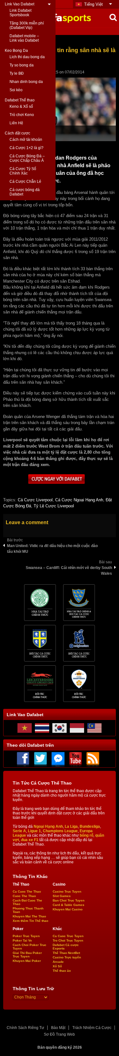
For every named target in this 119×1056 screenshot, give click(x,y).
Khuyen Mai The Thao (29, 916)
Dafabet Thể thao (20, 100)
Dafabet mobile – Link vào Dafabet (24, 38)
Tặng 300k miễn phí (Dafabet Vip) (27, 25)
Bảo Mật (58, 1027)
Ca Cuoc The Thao (27, 891)
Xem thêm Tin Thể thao (30, 920)
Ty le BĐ (17, 73)
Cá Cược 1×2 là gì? (26, 148)
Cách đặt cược (17, 133)
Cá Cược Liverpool (35, 499)
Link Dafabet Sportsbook (20, 12)
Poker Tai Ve (22, 940)
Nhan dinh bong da (26, 81)
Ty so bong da (22, 65)
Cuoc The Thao (24, 896)
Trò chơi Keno (22, 115)
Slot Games (62, 896)
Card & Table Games (68, 905)
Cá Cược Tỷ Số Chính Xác (23, 171)
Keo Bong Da (16, 50)
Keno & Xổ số (21, 106)
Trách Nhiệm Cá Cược (91, 1027)
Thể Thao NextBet (66, 953)
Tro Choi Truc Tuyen (68, 940)
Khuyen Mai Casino (68, 909)
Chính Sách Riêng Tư (25, 1027)
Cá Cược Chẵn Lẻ (25, 181)
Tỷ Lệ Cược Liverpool (54, 506)
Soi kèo (16, 90)
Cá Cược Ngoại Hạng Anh (79, 499)
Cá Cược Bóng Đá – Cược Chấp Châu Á (27, 158)
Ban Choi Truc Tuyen (68, 900)
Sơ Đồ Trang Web (59, 1034)
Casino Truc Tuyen (67, 891)
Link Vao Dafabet (19, 4)
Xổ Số (57, 966)
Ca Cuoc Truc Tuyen (68, 936)
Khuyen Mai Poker (27, 961)
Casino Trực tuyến (67, 957)
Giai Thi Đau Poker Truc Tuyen (27, 954)
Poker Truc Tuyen (26, 936)
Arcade (58, 961)
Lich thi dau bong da (27, 57)
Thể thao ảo (62, 970)
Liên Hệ (16, 123)
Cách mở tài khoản (26, 139)
